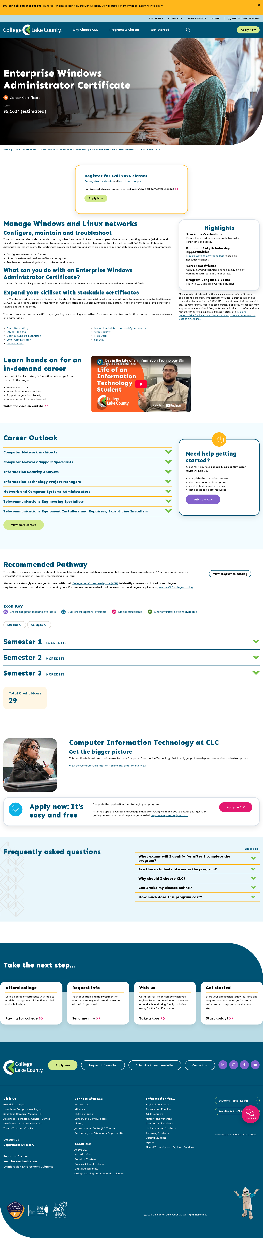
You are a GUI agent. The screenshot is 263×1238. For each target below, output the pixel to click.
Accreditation (82, 1154)
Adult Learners (154, 1114)
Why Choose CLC (85, 30)
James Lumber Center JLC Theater (95, 1128)
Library (78, 1123)
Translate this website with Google (235, 1134)
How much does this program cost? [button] (170, 897)
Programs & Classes (124, 30)
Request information (103, 1065)
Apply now (62, 1065)
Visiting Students (156, 1137)
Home (6, 149)
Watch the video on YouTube (23, 406)
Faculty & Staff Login (234, 1111)
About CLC (81, 1149)
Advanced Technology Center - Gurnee (26, 1118)
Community (175, 18)
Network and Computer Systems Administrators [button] (46, 491)
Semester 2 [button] (34, 657)
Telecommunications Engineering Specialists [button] (43, 501)
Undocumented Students (161, 1128)
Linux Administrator (19, 339)
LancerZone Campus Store (90, 1118)
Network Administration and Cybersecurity (120, 328)
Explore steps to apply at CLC (169, 815)
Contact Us (11, 1139)
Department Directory (18, 1144)
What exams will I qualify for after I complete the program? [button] (184, 858)
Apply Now (248, 29)
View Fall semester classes (155, 189)
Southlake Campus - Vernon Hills (23, 1114)
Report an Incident (16, 1156)
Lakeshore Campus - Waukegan (22, 1109)
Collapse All (39, 625)
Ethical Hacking (16, 331)
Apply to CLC (236, 807)
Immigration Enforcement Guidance (28, 1166)
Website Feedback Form (20, 1161)
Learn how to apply (151, 5)
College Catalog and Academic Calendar (99, 1173)
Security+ (100, 339)
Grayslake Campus (14, 1104)
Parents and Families (158, 1109)
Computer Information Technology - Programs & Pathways (50, 149)
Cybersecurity (102, 331)
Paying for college (21, 1018)
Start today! (217, 1018)
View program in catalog (230, 574)
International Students (159, 1123)
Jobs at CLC (81, 1104)
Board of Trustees (85, 1159)
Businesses (156, 18)
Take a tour (149, 1018)
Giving (215, 18)
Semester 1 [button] (35, 641)
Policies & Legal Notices (89, 1164)
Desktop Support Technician (24, 335)
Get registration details (98, 181)
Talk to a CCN (203, 499)
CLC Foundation (84, 1114)
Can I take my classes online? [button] (165, 888)
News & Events (197, 18)
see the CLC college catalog (176, 587)
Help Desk (100, 335)
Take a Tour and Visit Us (18, 1128)
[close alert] (259, 5)
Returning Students (157, 1133)
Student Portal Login (246, 18)
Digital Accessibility (86, 1168)
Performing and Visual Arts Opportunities (99, 1133)
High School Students (159, 1104)
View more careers (23, 525)
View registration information (120, 5)
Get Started (160, 30)
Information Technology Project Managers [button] (42, 482)
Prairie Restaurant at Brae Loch (22, 1123)
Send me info (83, 1018)
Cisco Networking (17, 328)
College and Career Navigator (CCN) (95, 583)
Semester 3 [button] (34, 673)
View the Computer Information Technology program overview (107, 765)
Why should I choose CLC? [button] (162, 878)
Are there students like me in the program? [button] (177, 869)
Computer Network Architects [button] (30, 452)
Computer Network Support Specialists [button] (38, 462)
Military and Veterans (159, 1118)
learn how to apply (129, 181)
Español (150, 1142)
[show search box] (188, 30)
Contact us (200, 1065)
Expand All (14, 625)
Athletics (79, 1109)
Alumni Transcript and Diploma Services (170, 1147)
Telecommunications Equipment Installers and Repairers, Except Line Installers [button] (75, 511)
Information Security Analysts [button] (31, 472)
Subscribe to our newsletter (155, 1065)
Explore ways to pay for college (205, 255)
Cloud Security (15, 343)
